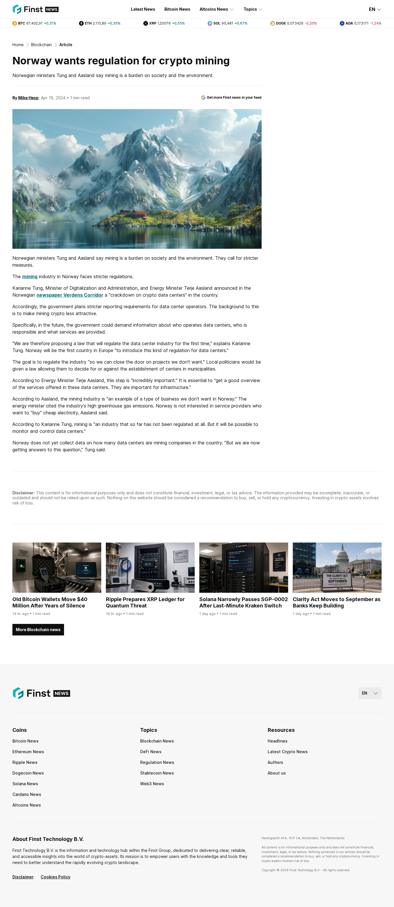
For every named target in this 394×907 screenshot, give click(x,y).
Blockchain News (157, 740)
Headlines (278, 740)
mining (29, 276)
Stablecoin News (157, 773)
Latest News (143, 9)
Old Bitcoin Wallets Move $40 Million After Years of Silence (49, 602)
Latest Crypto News (288, 751)
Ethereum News (28, 751)
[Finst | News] (35, 9)
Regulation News (157, 762)
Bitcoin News (177, 9)
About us (277, 773)
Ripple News (24, 762)
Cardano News (26, 794)
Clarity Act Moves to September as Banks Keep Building (336, 602)
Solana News (25, 783)
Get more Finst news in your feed (234, 97)
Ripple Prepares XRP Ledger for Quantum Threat (145, 602)
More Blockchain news (38, 629)
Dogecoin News (28, 773)
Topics (250, 9)
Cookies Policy (55, 876)
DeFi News (151, 751)
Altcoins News (214, 9)
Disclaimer (23, 876)
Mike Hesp (28, 97)
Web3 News (152, 783)
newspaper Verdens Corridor (70, 295)
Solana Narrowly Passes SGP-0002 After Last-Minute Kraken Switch (243, 602)
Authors (275, 762)
